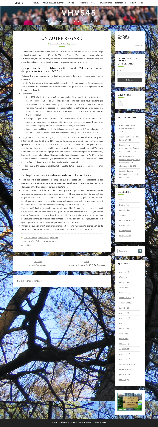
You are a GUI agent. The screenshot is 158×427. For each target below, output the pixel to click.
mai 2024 (122, 313)
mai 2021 (122, 344)
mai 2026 (122, 272)
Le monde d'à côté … (127, 220)
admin (73, 44)
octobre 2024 (124, 303)
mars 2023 (123, 323)
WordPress (86, 422)
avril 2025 (123, 287)
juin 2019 (122, 374)
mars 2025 (123, 292)
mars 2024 (123, 318)
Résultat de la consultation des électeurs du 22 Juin (129, 148)
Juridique (54, 237)
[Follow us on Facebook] (120, 103)
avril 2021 (123, 349)
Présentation (48, 241)
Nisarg (103, 422)
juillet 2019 (123, 369)
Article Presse (30, 237)
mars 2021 (123, 354)
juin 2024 (122, 308)
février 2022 (124, 338)
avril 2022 (123, 333)
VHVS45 (19, 2)
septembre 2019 (125, 364)
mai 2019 (122, 380)
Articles (71, 3)
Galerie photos (106, 3)
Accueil (36, 3)
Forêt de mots (120, 3)
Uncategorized (125, 230)
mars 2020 (123, 359)
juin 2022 (122, 328)
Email (119, 70)
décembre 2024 (125, 297)
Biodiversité (43, 237)
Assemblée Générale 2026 (129, 137)
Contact (133, 3)
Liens (141, 3)
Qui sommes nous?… (87, 3)
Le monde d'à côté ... (31, 241)
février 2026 (124, 277)
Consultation (124, 210)
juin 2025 (122, 282)
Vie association (125, 236)
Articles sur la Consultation (53, 3)
